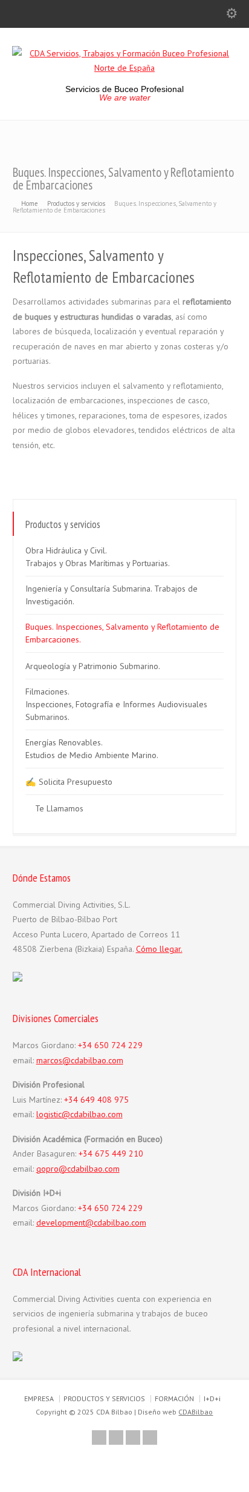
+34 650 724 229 (110, 1045)
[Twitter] (99, 1437)
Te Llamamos (59, 808)
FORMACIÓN (174, 1398)
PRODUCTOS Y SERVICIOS (104, 1398)
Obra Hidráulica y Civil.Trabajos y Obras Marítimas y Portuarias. (97, 557)
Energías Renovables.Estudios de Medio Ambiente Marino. (91, 749)
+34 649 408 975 (96, 1099)
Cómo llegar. (159, 948)
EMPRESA (39, 1398)
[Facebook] (116, 1437)
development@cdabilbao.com (91, 1222)
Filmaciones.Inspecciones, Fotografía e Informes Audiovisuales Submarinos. (116, 704)
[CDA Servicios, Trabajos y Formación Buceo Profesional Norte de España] (124, 67)
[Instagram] (150, 1437)
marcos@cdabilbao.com (79, 1060)
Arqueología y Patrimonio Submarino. (92, 666)
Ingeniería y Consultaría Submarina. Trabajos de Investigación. (111, 595)
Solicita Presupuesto (75, 781)
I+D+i (212, 1398)
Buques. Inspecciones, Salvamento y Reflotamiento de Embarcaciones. (122, 633)
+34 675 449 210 (111, 1153)
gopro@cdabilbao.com (78, 1168)
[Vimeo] (133, 1437)
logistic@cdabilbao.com (79, 1114)
